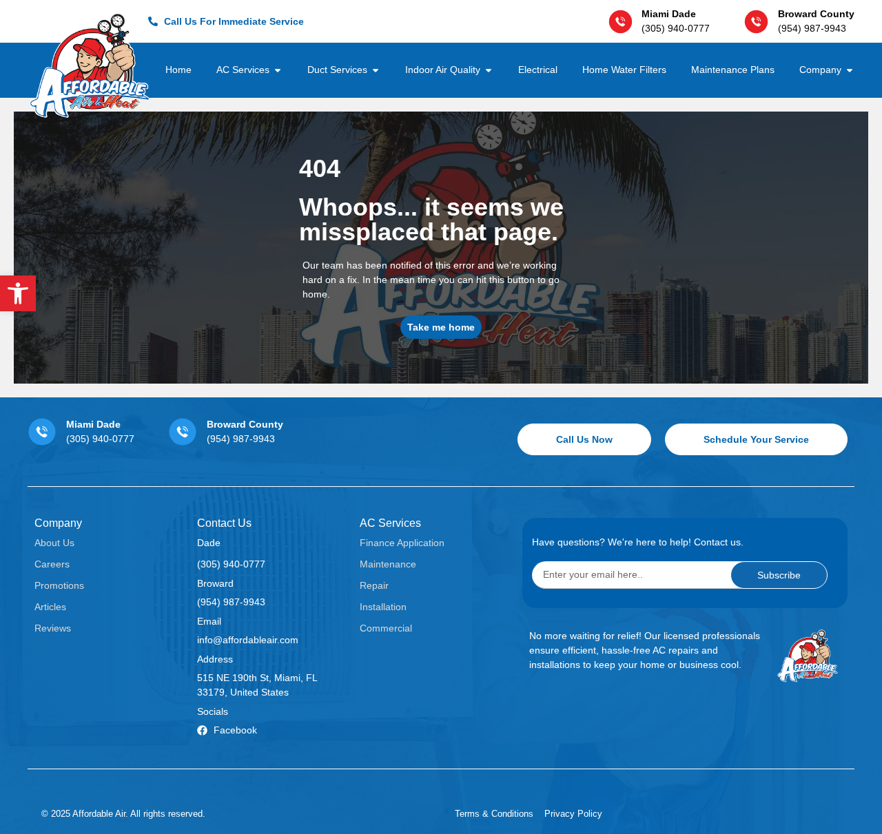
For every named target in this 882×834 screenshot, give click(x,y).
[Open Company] (849, 70)
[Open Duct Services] (375, 70)
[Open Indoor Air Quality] (488, 70)
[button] (18, 293)
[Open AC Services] (278, 70)
